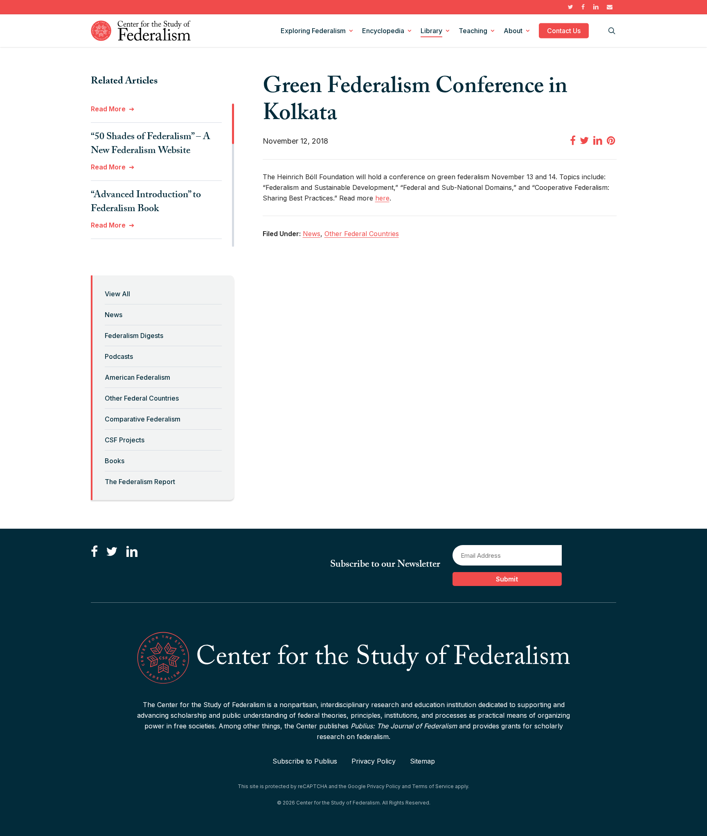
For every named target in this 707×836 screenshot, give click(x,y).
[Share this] (573, 140)
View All (117, 294)
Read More (108, 109)
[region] (162, 175)
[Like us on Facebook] (94, 552)
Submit (507, 579)
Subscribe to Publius (304, 761)
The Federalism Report (140, 482)
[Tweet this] (584, 140)
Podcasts (119, 356)
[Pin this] (612, 140)
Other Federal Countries (142, 398)
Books (114, 461)
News (113, 315)
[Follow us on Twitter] (111, 552)
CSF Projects (124, 440)
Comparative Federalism (142, 419)
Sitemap (422, 761)
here (382, 198)
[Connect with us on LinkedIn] (132, 552)
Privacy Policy (373, 761)
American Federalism (137, 377)
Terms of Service (433, 786)
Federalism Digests (134, 335)
